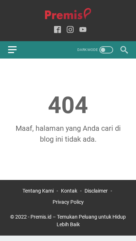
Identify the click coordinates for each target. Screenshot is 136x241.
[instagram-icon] (70, 30)
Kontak (69, 191)
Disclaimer (96, 191)
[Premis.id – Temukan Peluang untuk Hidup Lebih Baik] (68, 14)
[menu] (16, 50)
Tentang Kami (38, 191)
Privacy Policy (68, 202)
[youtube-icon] (82, 30)
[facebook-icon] (57, 30)
